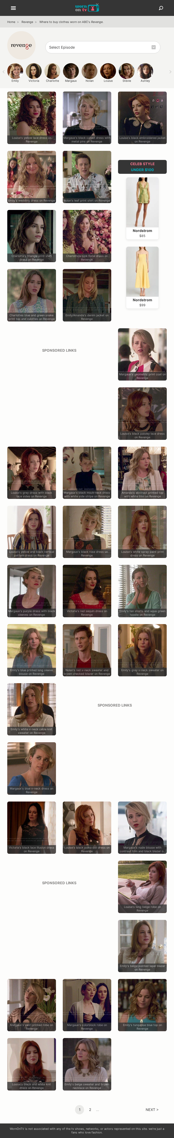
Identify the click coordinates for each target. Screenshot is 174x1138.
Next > (152, 1109)
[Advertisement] (59, 388)
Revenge (27, 22)
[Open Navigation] (13, 8)
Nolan (90, 80)
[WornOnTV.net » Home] (87, 8)
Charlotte (52, 80)
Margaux (71, 80)
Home (11, 22)
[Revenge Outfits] (21, 45)
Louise (108, 80)
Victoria (34, 80)
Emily (15, 80)
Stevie (127, 80)
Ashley (145, 80)
